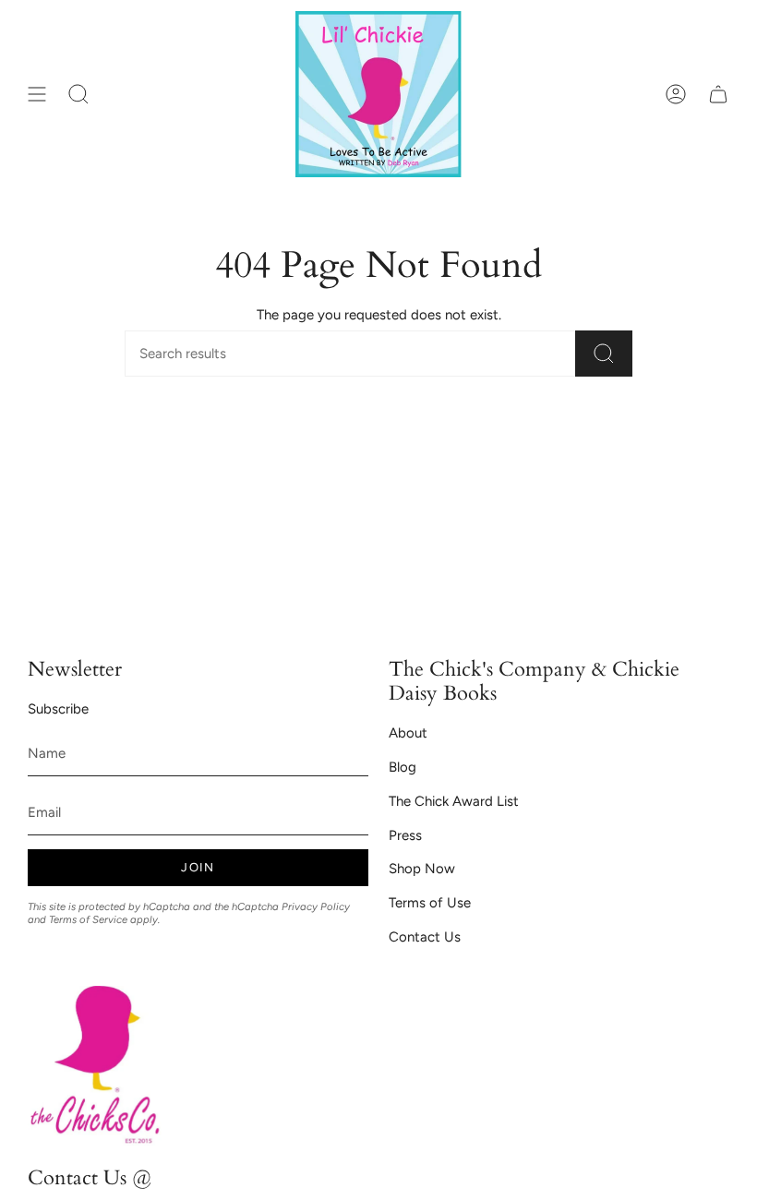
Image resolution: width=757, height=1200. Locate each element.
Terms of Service (88, 919)
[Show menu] (36, 94)
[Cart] (718, 94)
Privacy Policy (316, 906)
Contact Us (425, 937)
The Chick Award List (454, 801)
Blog (402, 767)
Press (405, 835)
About (408, 733)
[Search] (603, 353)
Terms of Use (430, 902)
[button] (78, 94)
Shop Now (422, 868)
